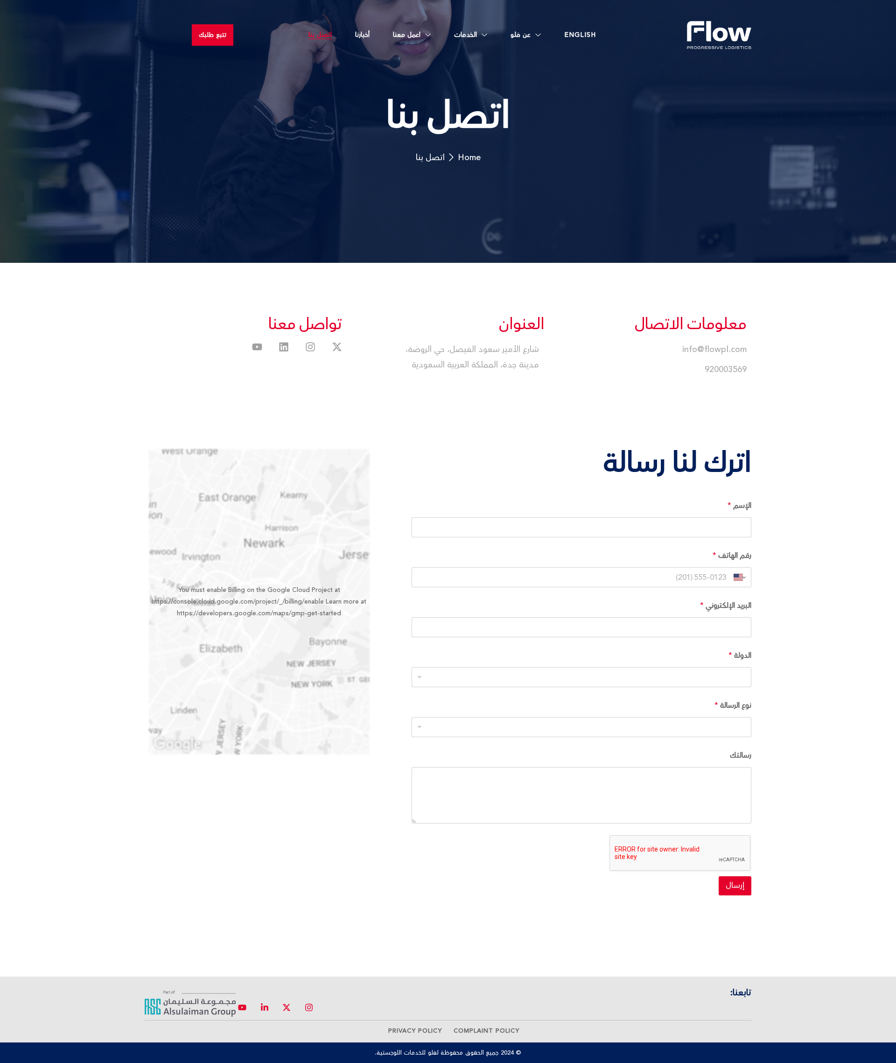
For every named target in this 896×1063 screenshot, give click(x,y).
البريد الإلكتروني (725, 605)
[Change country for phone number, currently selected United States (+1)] (740, 577)
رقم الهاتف (732, 555)
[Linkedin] (284, 347)
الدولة (739, 655)
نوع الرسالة (732, 705)
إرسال (735, 886)
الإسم (739, 505)
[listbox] (581, 677)
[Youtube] (257, 347)
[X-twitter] (337, 347)
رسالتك (740, 755)
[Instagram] (310, 347)
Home (469, 157)
